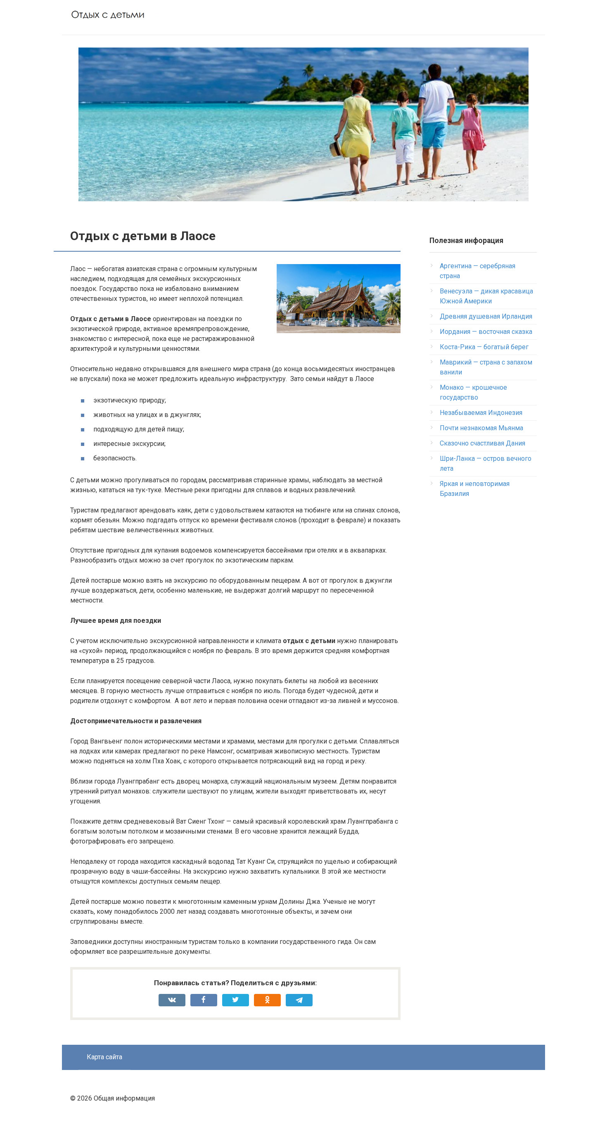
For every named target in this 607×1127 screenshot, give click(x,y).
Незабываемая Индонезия (481, 413)
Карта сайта (104, 1057)
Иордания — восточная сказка (486, 332)
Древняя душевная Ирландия (486, 316)
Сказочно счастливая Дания (482, 443)
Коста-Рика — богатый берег (484, 347)
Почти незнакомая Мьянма (481, 428)
